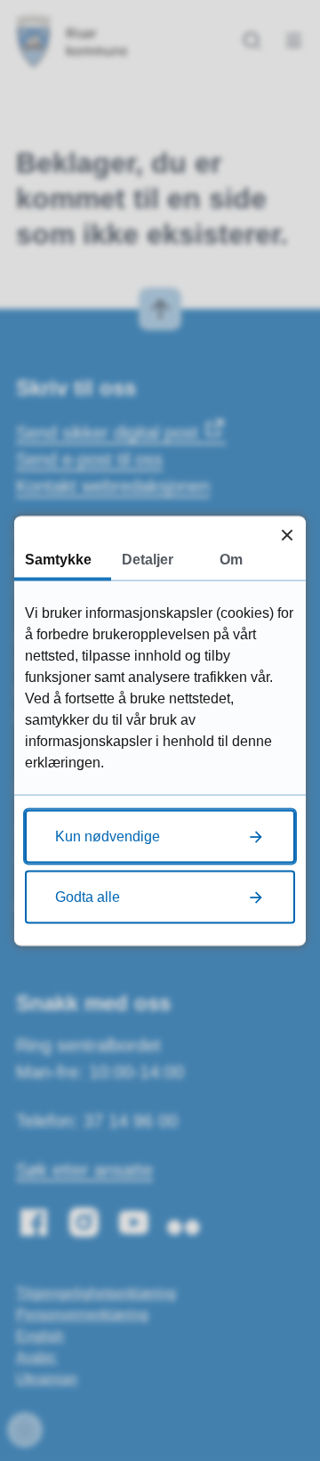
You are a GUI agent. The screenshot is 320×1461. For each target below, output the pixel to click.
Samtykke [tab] (58, 558)
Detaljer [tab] (147, 558)
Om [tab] (231, 558)
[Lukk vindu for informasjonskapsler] (286, 534)
